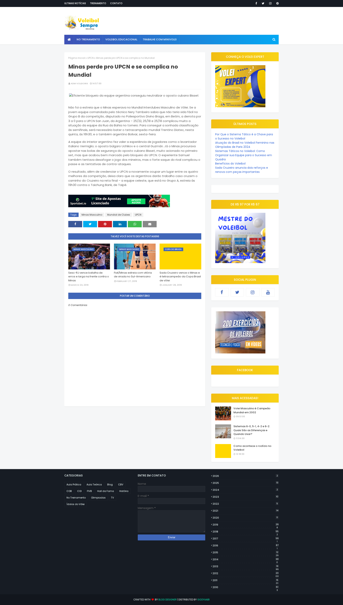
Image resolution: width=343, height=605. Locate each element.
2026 (245, 476)
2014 (246, 559)
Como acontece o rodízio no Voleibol (252, 448)
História (123, 491)
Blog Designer (167, 599)
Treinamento (98, 3)
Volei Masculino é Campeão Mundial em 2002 (251, 410)
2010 (245, 587)
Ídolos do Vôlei (75, 504)
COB (69, 491)
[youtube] (268, 292)
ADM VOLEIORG (79, 83)
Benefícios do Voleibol (230, 164)
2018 (245, 532)
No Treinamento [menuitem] (88, 39)
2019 (246, 525)
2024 (245, 490)
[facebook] (256, 3)
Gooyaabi (203, 599)
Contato (116, 3)
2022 (245, 504)
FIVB (89, 491)
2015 (245, 553)
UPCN (90, 58)
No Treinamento (76, 497)
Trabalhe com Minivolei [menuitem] (160, 39)
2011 (245, 580)
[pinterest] (277, 3)
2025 (245, 483)
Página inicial (76, 58)
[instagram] (270, 3)
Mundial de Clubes (118, 214)
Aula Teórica (94, 484)
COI (79, 491)
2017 (246, 539)
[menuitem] (69, 39)
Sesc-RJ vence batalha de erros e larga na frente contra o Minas (88, 276)
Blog (110, 484)
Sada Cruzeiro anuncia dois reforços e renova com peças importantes (241, 170)
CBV (120, 484)
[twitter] (263, 3)
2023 (245, 497)
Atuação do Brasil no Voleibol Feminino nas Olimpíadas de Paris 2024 (244, 145)
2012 (246, 573)
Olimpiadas (98, 497)
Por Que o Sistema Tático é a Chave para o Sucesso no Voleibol (244, 136)
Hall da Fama (105, 491)
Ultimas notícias (75, 3)
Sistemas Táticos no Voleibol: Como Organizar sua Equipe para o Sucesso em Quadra (243, 155)
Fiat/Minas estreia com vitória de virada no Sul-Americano (133, 275)
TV (112, 497)
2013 (246, 566)
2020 (245, 518)
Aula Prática (73, 484)
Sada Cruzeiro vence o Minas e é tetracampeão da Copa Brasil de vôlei (180, 276)
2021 (245, 511)
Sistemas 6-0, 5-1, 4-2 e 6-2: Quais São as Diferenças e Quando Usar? (251, 430)
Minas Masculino (92, 214)
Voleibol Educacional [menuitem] (121, 39)
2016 (245, 546)
